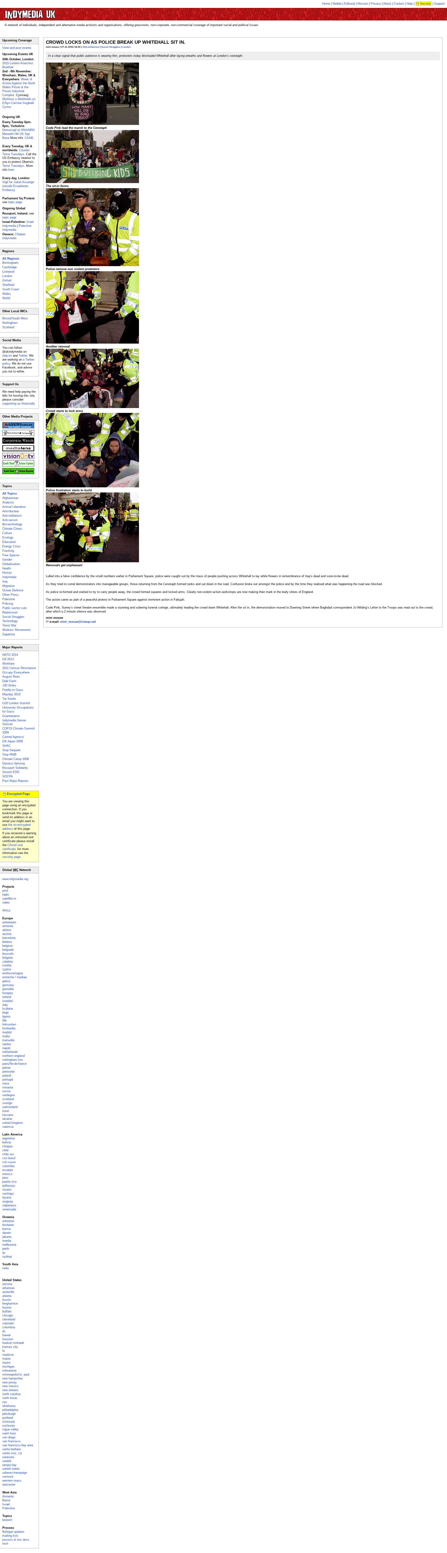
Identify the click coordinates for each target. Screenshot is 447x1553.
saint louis (9, 1433)
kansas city (10, 1347)
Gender (7, 559)
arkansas (8, 1288)
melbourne (9, 1244)
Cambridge (9, 267)
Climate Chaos (12, 528)
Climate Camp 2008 (15, 759)
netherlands (10, 1052)
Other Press (10, 594)
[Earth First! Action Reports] (18, 473)
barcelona (8, 938)
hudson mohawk (13, 1343)
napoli (6, 1048)
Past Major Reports (15, 781)
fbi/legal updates (13, 1531)
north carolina (11, 1394)
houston (7, 1339)
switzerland (9, 1107)
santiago (8, 1193)
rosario (6, 1189)
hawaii (6, 1335)
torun (5, 1111)
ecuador (7, 1170)
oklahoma (8, 1406)
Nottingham (10, 323)
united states (11, 1468)
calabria (7, 961)
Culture (7, 533)
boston (6, 1307)
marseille (8, 1040)
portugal (7, 1079)
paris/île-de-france (14, 1063)
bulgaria (7, 957)
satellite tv (9, 898)
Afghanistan (10, 498)
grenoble (8, 989)
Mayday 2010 (11, 694)
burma (6, 1229)
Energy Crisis (11, 546)
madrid (6, 1032)
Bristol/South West (15, 318)
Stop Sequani (11, 750)
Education (9, 542)
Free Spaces (11, 555)
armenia (7, 926)
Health (6, 568)
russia (6, 1091)
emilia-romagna (12, 973)
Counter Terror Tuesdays (16, 152)
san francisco (11, 1441)
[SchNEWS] (18, 427)
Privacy (376, 3)
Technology (10, 621)
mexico (7, 1174)
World (6, 298)
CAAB (29, 138)
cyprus (6, 969)
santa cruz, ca (12, 1453)
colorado (8, 1323)
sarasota (8, 1457)
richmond (8, 1421)
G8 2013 (8, 659)
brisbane (8, 1225)
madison (8, 1354)
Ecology (7, 537)
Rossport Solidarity (15, 768)
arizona (7, 1284)
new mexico (10, 1386)
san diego (8, 1437)
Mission (363, 3)
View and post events (16, 48)
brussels (8, 953)
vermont (7, 1476)
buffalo (6, 1311)
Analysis (8, 502)
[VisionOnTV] (18, 458)
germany (8, 985)
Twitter (23, 355)
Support (439, 3)
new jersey (9, 1382)
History (7, 572)
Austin (6, 1300)
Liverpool (8, 271)
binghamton (10, 1303)
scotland (8, 1099)
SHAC (6, 745)
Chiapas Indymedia (14, 236)
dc (4, 1331)
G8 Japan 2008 (12, 741)
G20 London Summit (16, 703)
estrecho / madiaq (14, 977)
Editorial (349, 3)
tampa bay (9, 1465)
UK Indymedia (44, 12)
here (11, 169)
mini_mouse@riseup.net (78, 621)
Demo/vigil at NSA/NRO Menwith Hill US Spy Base (18, 134)
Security (425, 3)
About (387, 3)
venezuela (9, 1209)
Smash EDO (10, 772)
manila (6, 1240)
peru (5, 1177)
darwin (6, 1233)
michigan (8, 1366)
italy (5, 1005)
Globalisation (11, 564)
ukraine (7, 1119)
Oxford (6, 280)
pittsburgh (9, 1414)
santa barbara (11, 1449)
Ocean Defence (12, 590)
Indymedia (9, 577)
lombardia (8, 1028)
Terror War (9, 625)
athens (6, 930)
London (126, 47)
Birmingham (10, 262)
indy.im (7, 355)
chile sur (8, 1154)
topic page (15, 202)
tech (5, 1543)
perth (5, 1248)
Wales (6, 293)
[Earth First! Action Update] (18, 465)
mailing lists (10, 1535)
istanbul (7, 1001)
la (3, 1350)
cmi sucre (9, 1162)
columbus (8, 1327)
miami (6, 1362)
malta (6, 1036)
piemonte (8, 1071)
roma (5, 1083)
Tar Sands (9, 698)
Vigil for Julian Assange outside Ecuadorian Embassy (18, 186)
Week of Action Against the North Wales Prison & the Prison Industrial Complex (18, 87)
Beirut (6, 1500)
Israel (6, 1504)
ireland (6, 997)
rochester (8, 1425)
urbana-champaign (14, 1472)
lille (4, 1020)
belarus (7, 942)
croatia (6, 965)
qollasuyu (8, 1185)
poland (6, 1075)
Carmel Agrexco (13, 737)
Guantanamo (11, 716)
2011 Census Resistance (19, 668)
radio (5, 894)
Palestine (8, 599)
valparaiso (9, 1205)
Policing (7, 603)
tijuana (6, 1197)
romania (7, 1087)
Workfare (8, 663)
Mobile (337, 3)
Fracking (8, 550)
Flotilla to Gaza (12, 690)
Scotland (8, 327)
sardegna (8, 1095)
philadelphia (10, 1410)
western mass (11, 1480)
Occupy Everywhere (16, 672)
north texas (9, 1398)
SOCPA (7, 776)
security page (11, 857)
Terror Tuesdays (13, 165)
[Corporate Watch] (18, 442)
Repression (9, 612)
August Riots (11, 676)
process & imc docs (15, 1539)
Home (326, 3)
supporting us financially (18, 403)
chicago (7, 1315)
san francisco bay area (17, 1445)
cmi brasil (8, 1158)
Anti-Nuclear (10, 511)
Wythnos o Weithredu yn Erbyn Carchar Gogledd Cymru (18, 103)
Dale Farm (9, 681)
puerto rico (9, 1181)
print (5, 890)
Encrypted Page (18, 794)
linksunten (9, 1024)
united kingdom (12, 1123)
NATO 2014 (10, 654)
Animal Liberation (14, 507)
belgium (7, 945)
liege (5, 1012)
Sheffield (8, 285)
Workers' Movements (16, 630)
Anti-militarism (91, 47)
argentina (8, 1138)
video (6, 902)
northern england (13, 1056)
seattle (6, 1461)
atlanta (6, 1296)
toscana (7, 1115)
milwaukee (9, 1370)
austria (6, 934)
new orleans (10, 1390)
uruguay (7, 1201)
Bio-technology (12, 524)
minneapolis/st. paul (15, 1374)
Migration (8, 586)
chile (5, 1150)
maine (6, 1358)
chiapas (7, 1146)
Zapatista (8, 634)
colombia (8, 1166)
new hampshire (12, 1378)
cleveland (8, 1319)
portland (7, 1417)
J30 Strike (9, 685)
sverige (7, 1103)
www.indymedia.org (15, 879)
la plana (7, 1008)
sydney (7, 1256)
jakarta (6, 1236)
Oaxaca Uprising (13, 763)
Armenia (8, 1496)
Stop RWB (9, 754)
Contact (399, 3)
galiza (6, 981)
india (5, 1268)
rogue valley (10, 1429)
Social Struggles (110, 47)
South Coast (10, 289)
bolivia (6, 1142)
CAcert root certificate (12, 847)
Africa (6, 910)
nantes (6, 1044)
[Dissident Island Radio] (18, 435)
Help (410, 3)
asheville (8, 1292)
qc (4, 1252)
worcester (8, 1484)
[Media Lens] (18, 450)
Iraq (4, 581)
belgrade (8, 949)
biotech (7, 1520)
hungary (7, 993)
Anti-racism (10, 520)
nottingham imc (12, 1059)
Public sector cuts (14, 608)
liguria (6, 1016)
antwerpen (9, 922)
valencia (8, 1126)
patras (6, 1067)
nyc (4, 1402)
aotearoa (8, 1221)
